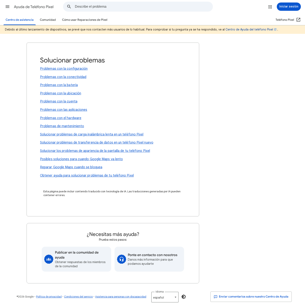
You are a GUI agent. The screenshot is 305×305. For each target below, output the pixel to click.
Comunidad (48, 20)
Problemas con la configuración (64, 69)
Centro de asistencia (20, 20)
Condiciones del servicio (78, 296)
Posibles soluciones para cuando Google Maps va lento (81, 159)
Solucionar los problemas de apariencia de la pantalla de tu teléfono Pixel (95, 151)
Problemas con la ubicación (60, 93)
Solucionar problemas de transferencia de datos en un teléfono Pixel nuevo (96, 142)
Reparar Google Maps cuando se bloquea (71, 167)
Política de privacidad (49, 296)
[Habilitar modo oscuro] (184, 297)
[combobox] (144, 6)
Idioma (160, 291)
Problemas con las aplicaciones (63, 110)
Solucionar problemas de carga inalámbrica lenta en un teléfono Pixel (91, 134)
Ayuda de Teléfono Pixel (34, 7)
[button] (7, 7)
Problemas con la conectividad (63, 77)
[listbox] (165, 297)
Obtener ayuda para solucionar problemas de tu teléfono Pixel (87, 175)
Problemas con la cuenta (58, 101)
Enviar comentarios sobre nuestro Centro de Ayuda (253, 296)
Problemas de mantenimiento (62, 126)
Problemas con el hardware (60, 118)
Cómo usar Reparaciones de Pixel (84, 20)
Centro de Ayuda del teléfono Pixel (249, 29)
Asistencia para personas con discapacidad (120, 296)
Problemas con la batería (59, 85)
